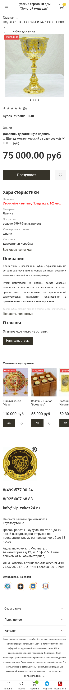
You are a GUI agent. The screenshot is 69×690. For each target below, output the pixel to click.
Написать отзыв (18, 341)
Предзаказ (26, 175)
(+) (34, 141)
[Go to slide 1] (30, 100)
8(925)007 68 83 (18, 499)
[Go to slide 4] (38, 100)
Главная (9, 17)
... (5, 31)
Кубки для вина (23, 31)
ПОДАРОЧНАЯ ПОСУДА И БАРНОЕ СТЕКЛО (33, 22)
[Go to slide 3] (35, 100)
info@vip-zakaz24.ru (21, 508)
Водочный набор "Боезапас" (41, 403)
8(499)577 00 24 (18, 490)
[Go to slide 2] (33, 100)
